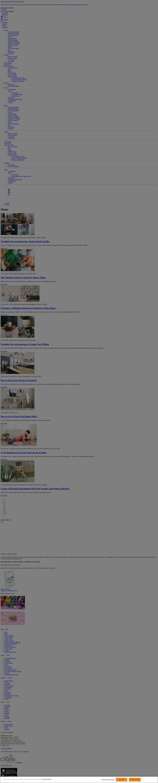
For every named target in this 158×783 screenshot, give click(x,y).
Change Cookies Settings (107, 779)
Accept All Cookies (135, 779)
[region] (79, 780)
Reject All (121, 779)
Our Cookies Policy (47, 779)
